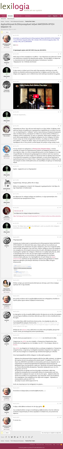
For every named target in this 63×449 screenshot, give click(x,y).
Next (7, 32)
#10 (60, 193)
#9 (60, 180)
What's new (18, 16)
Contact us (32, 444)
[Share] (58, 35)
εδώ (17, 45)
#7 (60, 146)
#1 (60, 35)
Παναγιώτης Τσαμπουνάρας (41, 148)
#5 (60, 112)
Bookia (15, 345)
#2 (60, 54)
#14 (60, 280)
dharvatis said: (17, 211)
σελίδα (24, 341)
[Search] (60, 15)
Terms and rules (40, 444)
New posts (3, 18)
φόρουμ (24, 329)
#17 (60, 335)
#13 (60, 237)
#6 (60, 125)
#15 (60, 296)
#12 (60, 223)
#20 (60, 417)
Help (54, 444)
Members (28, 16)
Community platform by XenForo (32, 447)
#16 (60, 311)
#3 (60, 67)
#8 (60, 166)
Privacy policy (48, 444)
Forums (10, 16)
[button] (23, 15)
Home (3, 16)
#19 (60, 403)
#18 (60, 388)
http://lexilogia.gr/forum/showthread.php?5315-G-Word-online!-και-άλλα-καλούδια (37, 216)
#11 (60, 207)
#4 (60, 81)
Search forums (10, 18)
